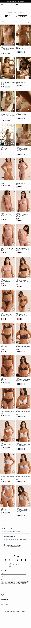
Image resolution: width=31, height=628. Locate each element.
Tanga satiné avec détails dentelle (6, 215)
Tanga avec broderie (22, 114)
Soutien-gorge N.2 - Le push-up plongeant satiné (22, 215)
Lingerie (15, 12)
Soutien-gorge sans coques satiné (22, 81)
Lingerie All (21, 12)
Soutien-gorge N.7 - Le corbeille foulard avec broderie (8, 82)
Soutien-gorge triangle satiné (5, 281)
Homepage (9, 12)
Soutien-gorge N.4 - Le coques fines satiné (22, 249)
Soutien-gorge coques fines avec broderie (23, 380)
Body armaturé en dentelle (6, 149)
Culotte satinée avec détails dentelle (7, 249)
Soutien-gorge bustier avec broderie (7, 49)
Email (2, 573)
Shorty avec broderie (22, 48)
